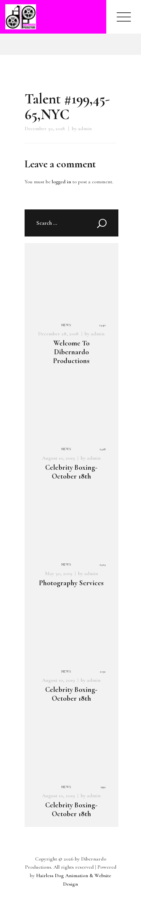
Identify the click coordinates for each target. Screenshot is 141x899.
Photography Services (71, 583)
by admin (82, 128)
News (66, 325)
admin (98, 333)
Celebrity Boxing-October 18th (71, 471)
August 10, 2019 (58, 458)
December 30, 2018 (45, 128)
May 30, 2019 (58, 573)
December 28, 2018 (58, 333)
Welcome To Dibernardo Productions (71, 352)
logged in (61, 181)
